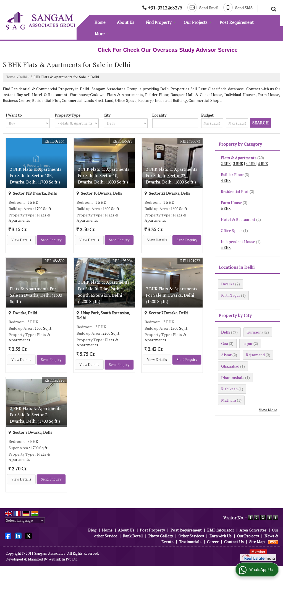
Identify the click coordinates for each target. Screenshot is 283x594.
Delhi (22, 77)
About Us (125, 22)
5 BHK (263, 163)
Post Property (152, 530)
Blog (92, 530)
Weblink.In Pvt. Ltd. (63, 559)
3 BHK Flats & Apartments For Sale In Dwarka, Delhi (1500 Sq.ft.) (171, 295)
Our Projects (196, 22)
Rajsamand (255, 354)
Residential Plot (235, 191)
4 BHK (251, 163)
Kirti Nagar (230, 295)
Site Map (257, 541)
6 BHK (226, 208)
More (100, 33)
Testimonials (190, 541)
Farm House (231, 202)
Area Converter (253, 530)
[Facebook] (8, 535)
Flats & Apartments (238, 157)
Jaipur (247, 343)
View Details (21, 240)
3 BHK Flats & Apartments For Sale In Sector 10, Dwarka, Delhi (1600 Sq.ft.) (103, 175)
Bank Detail (133, 535)
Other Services (191, 535)
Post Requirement (237, 22)
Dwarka (227, 283)
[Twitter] (28, 535)
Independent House (238, 241)
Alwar (226, 354)
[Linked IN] (18, 535)
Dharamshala (232, 377)
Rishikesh (229, 388)
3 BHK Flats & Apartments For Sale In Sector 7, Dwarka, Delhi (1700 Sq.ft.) (35, 415)
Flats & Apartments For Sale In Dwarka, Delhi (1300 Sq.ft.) (36, 295)
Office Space (231, 230)
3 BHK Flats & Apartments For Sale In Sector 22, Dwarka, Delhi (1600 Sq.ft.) (171, 175)
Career (213, 541)
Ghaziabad (230, 366)
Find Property (159, 22)
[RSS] (273, 541)
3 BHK (238, 163)
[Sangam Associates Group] (41, 20)
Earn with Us (220, 535)
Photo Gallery (160, 535)
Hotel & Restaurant (238, 219)
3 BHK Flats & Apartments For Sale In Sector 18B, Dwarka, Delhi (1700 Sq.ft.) (35, 175)
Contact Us (234, 541)
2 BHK (226, 163)
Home (100, 22)
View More (268, 409)
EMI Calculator (220, 530)
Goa (224, 343)
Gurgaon (254, 332)
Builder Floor (232, 174)
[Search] (272, 8)
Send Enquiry (51, 240)
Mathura (228, 400)
